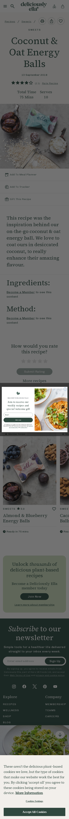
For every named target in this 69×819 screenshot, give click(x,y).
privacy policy (14, 427)
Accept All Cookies (34, 811)
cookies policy (23, 427)
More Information (29, 793)
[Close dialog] (65, 388)
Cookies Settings (34, 801)
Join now (18, 420)
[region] (34, 787)
